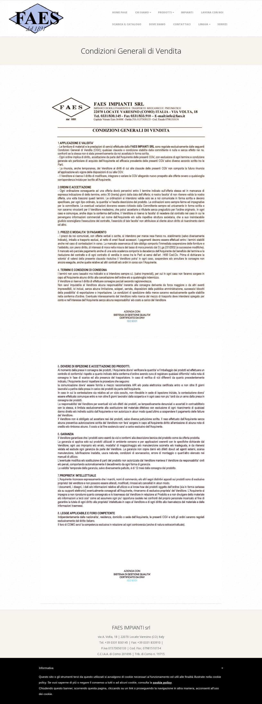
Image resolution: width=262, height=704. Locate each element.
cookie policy (162, 682)
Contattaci (182, 24)
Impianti (187, 12)
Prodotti (165, 12)
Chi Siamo (142, 12)
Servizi (222, 24)
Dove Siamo (157, 24)
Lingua (203, 24)
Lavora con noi (212, 12)
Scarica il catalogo (126, 24)
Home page (119, 12)
